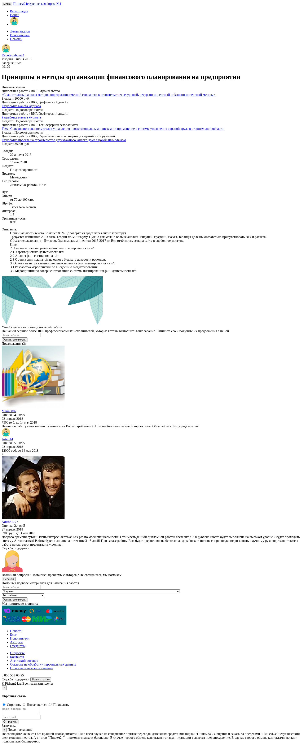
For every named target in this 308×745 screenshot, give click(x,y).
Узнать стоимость (14, 339)
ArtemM (7, 439)
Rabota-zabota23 (13, 55)
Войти (14, 15)
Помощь (16, 39)
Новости (16, 631)
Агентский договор (24, 660)
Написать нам (41, 679)
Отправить (10, 721)
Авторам (16, 642)
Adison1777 (10, 522)
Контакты (17, 657)
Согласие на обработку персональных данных (43, 664)
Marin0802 (9, 411)
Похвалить (60, 704)
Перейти (8, 579)
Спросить (14, 704)
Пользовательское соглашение (31, 668)
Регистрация (19, 11)
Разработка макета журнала (21, 106)
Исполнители (20, 35)
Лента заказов (20, 31)
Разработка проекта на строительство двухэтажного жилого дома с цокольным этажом (64, 140)
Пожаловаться (37, 704)
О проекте (17, 653)
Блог (13, 634)
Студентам (17, 646)
